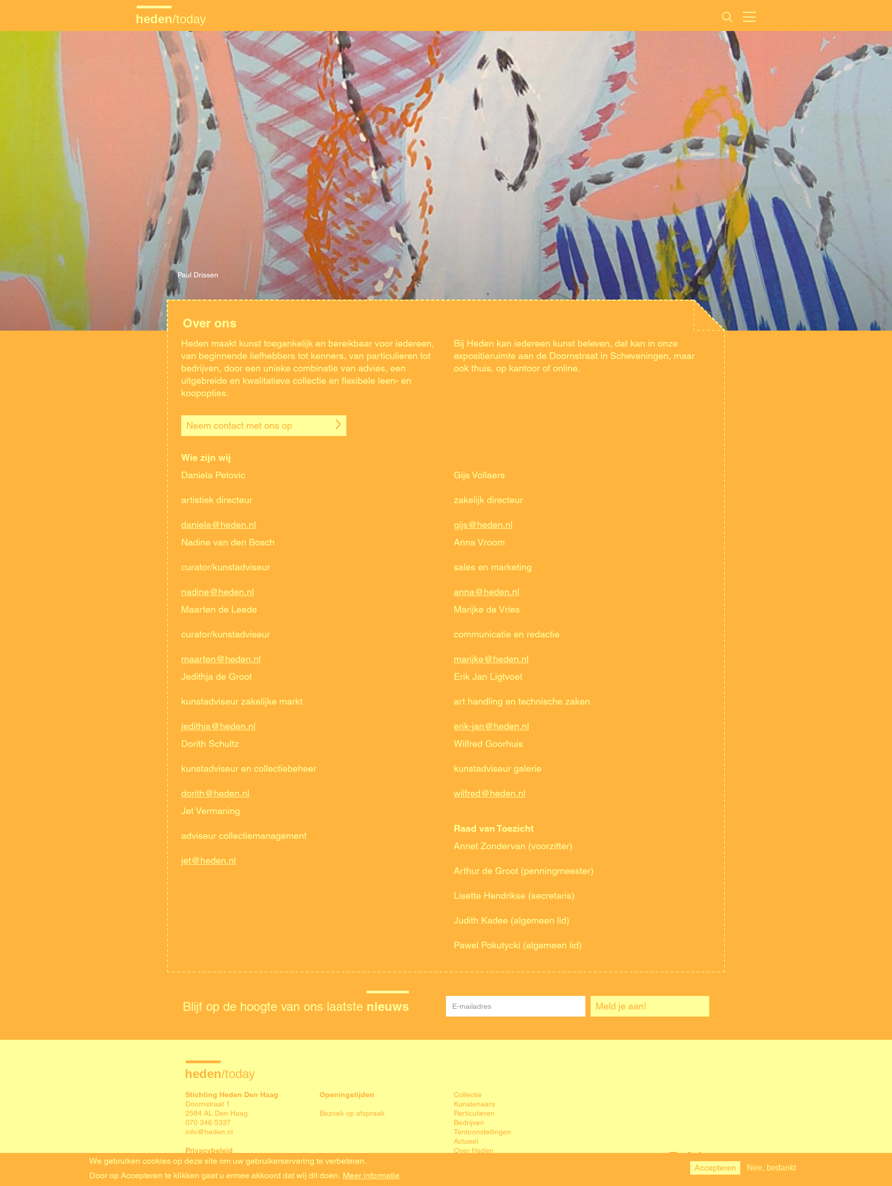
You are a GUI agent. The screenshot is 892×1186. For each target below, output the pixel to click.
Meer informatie (371, 1175)
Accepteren (715, 1168)
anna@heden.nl (486, 591)
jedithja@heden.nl (218, 726)
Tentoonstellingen (482, 1132)
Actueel (466, 1141)
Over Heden (473, 1150)
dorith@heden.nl (215, 793)
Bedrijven (469, 1122)
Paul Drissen (198, 275)
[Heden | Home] (175, 19)
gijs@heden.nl (483, 524)
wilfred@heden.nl (489, 793)
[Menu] (749, 15)
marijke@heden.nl (491, 658)
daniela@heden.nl (218, 524)
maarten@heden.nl (221, 658)
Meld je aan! (621, 1006)
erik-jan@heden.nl (491, 726)
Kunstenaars (474, 1104)
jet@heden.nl (208, 860)
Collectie (468, 1094)
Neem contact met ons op (239, 425)
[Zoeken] (727, 17)
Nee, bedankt (771, 1167)
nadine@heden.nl (217, 591)
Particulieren (474, 1113)
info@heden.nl (209, 1132)
